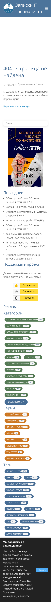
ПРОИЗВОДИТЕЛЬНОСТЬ (19, 515)
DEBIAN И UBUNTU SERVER (21, 332)
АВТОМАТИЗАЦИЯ (32, 521)
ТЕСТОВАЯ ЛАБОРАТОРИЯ (20, 363)
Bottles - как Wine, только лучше (25, 207)
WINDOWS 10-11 (16, 395)
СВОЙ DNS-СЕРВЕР (16, 446)
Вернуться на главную (16, 106)
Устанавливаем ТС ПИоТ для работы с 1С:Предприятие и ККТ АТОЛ (25, 246)
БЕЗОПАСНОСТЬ (16, 502)
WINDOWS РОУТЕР (16, 439)
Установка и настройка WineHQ (25, 220)
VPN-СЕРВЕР (13, 452)
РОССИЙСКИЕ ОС (16, 414)
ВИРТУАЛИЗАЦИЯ (16, 527)
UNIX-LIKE (13, 369)
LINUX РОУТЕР (15, 420)
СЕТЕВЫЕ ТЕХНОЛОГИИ (19, 484)
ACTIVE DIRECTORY (16, 534)
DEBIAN (12, 477)
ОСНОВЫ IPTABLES (16, 427)
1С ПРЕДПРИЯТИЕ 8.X (18, 351)
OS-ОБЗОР (32, 357)
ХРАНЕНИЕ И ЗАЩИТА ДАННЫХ (23, 344)
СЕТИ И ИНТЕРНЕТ (17, 326)
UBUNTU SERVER (16, 471)
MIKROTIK (13, 388)
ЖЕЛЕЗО (12, 357)
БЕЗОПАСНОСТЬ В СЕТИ (19, 376)
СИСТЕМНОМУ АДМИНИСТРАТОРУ (24, 319)
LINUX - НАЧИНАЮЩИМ (19, 382)
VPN (10, 521)
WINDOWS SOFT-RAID (17, 458)
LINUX (31, 477)
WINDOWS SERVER (17, 338)
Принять (42, 570)
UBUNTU (12, 509)
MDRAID (12, 433)
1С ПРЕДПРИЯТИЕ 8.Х (18, 496)
